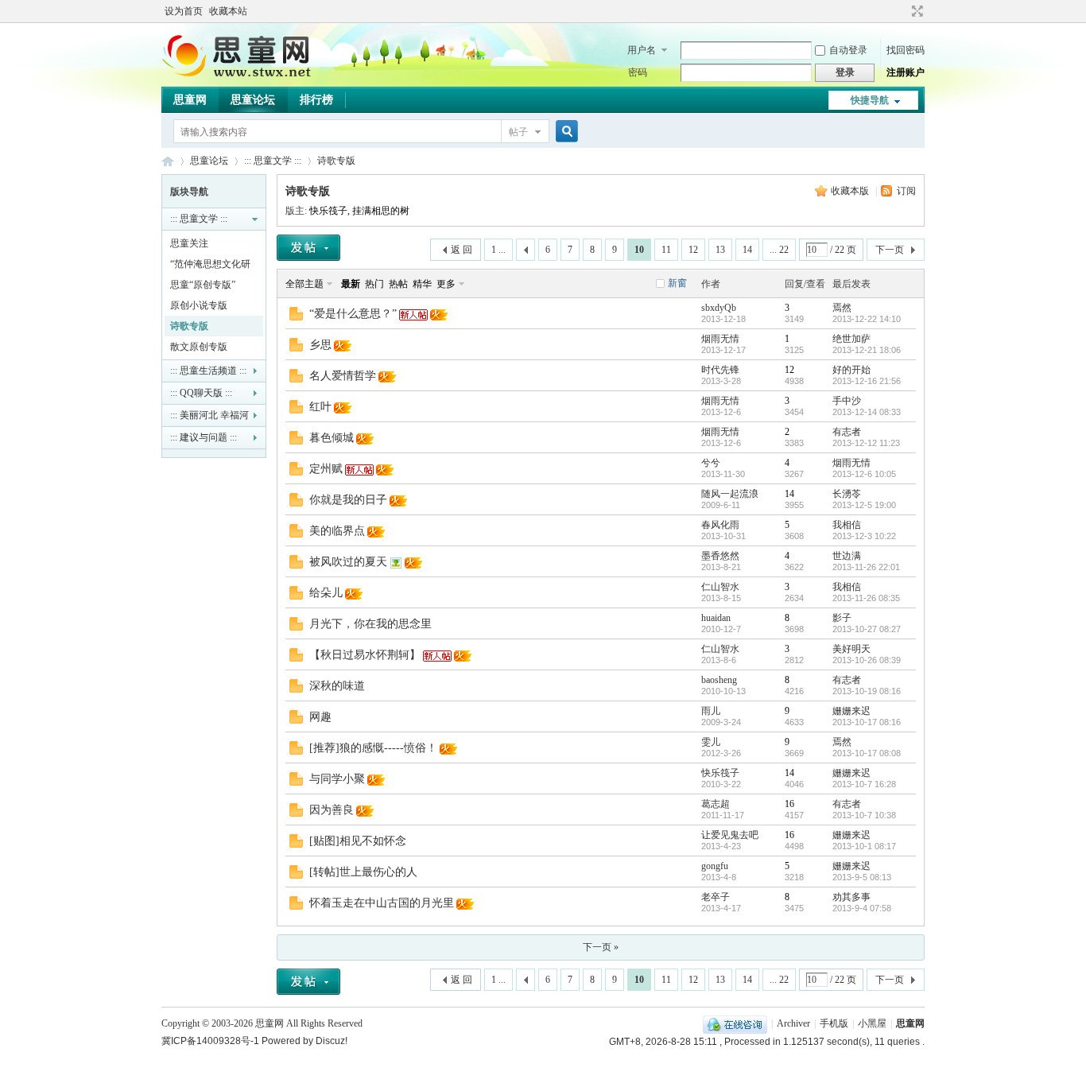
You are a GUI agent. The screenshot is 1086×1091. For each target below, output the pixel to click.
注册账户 (905, 72)
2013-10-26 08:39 (866, 660)
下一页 (889, 249)
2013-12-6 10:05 (864, 474)
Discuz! (331, 1040)
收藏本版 (851, 190)
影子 (841, 617)
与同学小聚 (337, 779)
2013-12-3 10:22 (864, 536)
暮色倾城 (331, 438)
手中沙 (846, 400)
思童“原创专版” (202, 284)
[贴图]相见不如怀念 (357, 841)
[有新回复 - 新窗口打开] (296, 317)
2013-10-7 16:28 (864, 784)
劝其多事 (851, 897)
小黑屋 (872, 1023)
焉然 (841, 307)
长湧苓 (846, 493)
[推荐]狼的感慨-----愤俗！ (373, 748)
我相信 (846, 524)
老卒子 (715, 897)
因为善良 (331, 810)
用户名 (641, 50)
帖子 (518, 132)
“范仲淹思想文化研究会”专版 (210, 266)
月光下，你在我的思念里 (370, 624)
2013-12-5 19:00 (864, 505)
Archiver (793, 1023)
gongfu (714, 866)
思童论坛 (253, 100)
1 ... (498, 249)
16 (789, 804)
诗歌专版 (336, 160)
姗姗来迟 (851, 710)
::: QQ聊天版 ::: (201, 392)
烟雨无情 (720, 338)
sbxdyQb (718, 307)
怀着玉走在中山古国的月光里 (381, 903)
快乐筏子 (328, 210)
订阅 (906, 190)
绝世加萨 (851, 338)
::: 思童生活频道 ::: (208, 370)
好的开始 (851, 369)
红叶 (320, 407)
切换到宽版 (915, 11)
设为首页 (184, 11)
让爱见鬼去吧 (729, 835)
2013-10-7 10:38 (864, 815)
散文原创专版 (198, 346)
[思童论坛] (244, 75)
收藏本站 (228, 11)
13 (720, 249)
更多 (446, 283)
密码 (637, 72)
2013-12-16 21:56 (866, 381)
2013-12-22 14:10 (866, 319)
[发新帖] (308, 248)
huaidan (716, 617)
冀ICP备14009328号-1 (210, 1040)
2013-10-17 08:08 (866, 753)
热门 (374, 283)
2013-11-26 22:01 (866, 567)
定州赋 (326, 469)
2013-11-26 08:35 (866, 598)
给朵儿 (326, 593)
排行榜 (316, 100)
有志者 (846, 431)
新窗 (677, 283)
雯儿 (710, 741)
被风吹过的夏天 (348, 562)
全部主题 (304, 283)
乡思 (320, 345)
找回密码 (905, 50)
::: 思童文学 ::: (272, 160)
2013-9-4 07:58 (861, 908)
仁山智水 (720, 586)
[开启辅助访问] (902, 11)
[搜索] (564, 131)
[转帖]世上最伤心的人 (363, 872)
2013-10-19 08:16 (866, 691)
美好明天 (851, 648)
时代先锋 (720, 369)
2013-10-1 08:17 (864, 846)
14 (747, 249)
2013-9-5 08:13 (861, 877)
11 (666, 249)
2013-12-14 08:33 (866, 412)
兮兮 (710, 462)
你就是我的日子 (348, 500)
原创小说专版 (198, 305)
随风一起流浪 (729, 493)
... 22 (779, 249)
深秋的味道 (337, 686)
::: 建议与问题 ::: (203, 437)
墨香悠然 (720, 555)
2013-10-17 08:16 (866, 722)
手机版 (834, 1023)
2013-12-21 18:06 (866, 350)
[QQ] (735, 1023)
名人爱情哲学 (342, 376)
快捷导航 (870, 100)
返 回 (461, 249)
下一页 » (601, 947)
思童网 (190, 100)
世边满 (846, 555)
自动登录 (848, 50)
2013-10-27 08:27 (866, 629)
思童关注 (189, 243)
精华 (422, 283)
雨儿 (710, 710)
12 (693, 249)
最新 (350, 283)
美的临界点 (337, 531)
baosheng (719, 679)
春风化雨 (720, 524)
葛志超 (715, 804)
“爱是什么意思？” (353, 314)
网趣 (320, 717)
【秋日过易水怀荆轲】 (365, 655)
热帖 (398, 283)
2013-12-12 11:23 (866, 443)
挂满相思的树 (380, 210)
